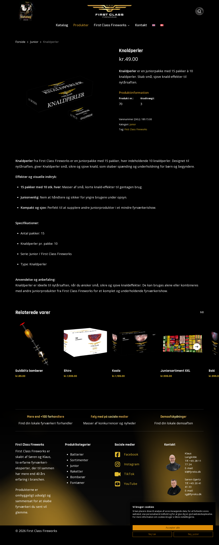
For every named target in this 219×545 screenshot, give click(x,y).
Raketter (76, 471)
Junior (34, 42)
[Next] (196, 346)
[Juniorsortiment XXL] (182, 343)
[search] (199, 11)
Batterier (77, 454)
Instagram (131, 464)
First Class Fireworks (135, 129)
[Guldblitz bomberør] (37, 343)
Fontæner (77, 483)
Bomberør (77, 477)
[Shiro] (85, 343)
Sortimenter (79, 460)
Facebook (131, 454)
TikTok (129, 474)
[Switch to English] (154, 24)
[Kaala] (133, 343)
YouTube (130, 484)
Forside (20, 42)
